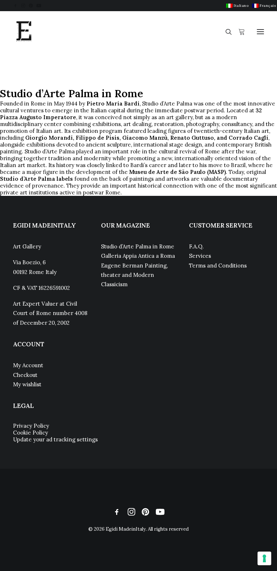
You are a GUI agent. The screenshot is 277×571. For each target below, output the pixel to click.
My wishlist (27, 384)
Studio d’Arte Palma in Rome (137, 246)
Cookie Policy (30, 432)
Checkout (25, 375)
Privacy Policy (31, 425)
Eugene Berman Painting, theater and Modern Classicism (134, 275)
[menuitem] (237, 5)
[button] (15, 5)
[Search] (225, 31)
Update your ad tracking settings (55, 439)
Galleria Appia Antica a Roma (138, 255)
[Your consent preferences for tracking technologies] (264, 558)
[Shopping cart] (238, 31)
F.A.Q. (196, 246)
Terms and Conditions (218, 265)
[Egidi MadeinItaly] (24, 31)
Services (200, 255)
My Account (28, 365)
